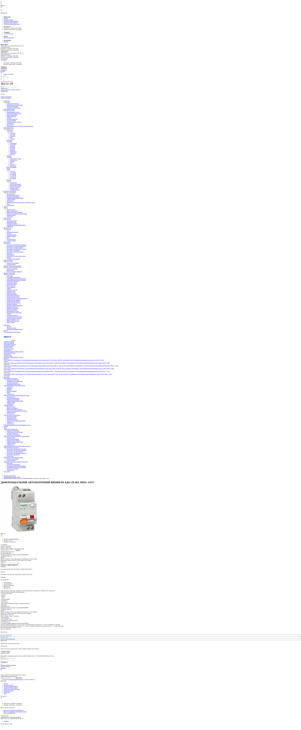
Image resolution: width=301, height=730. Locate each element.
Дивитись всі (10, 394)
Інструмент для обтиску (13, 454)
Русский (3, 71)
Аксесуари (10, 387)
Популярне (7, 377)
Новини (6, 426)
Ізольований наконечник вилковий (16, 466)
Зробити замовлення (6, 96)
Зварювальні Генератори (13, 384)
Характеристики (8, 584)
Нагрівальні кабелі (12, 416)
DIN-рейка (10, 463)
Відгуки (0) (7, 586)
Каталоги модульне (9, 585)
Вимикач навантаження (13, 399)
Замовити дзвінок (15, 89)
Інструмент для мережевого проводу (16, 453)
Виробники (7, 692)
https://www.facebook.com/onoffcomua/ (14, 710)
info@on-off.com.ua (9, 37)
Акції (5, 428)
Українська (4, 70)
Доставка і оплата (8, 19)
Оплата (3, 571)
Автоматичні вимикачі (13, 398)
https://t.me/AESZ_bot (9, 713)
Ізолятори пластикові (12, 468)
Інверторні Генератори (13, 380)
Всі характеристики (6, 553)
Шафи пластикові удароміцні (14, 409)
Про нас (6, 18)
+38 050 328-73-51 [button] (5, 717)
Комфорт (9, 389)
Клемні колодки (11, 412)
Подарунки (7, 471)
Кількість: (3, 561)
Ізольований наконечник (13, 464)
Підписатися (19, 677)
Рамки (8, 392)
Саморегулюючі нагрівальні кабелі (16, 420)
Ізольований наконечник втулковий (16, 467)
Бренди (6, 330)
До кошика (3, 565)
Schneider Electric (14, 539)
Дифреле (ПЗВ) (11, 402)
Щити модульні (11, 406)
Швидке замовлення (12, 565)
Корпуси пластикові (12, 408)
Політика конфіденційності (11, 21)
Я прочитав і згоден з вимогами (18, 679)
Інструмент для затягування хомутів (16, 450)
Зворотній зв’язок (8, 690)
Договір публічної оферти (11, 22)
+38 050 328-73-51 (8, 33)
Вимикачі (9, 388)
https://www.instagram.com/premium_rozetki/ (15, 711)
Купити (17, 550)
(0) (1, 535)
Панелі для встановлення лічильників (17, 411)
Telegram (6, 721)
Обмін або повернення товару (12, 24)
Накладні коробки (12, 391)
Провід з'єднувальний (13, 459)
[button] (150, 4)
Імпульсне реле (11, 396)
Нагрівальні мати (11, 418)
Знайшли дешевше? (6, 546)
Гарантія (3, 577)
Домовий (6, 617)
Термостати (10, 422)
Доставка (3, 566)
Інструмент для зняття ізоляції (15, 452)
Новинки (6, 358)
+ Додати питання (5, 651)
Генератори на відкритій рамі (15, 381)
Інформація (7, 325)
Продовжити (4, 662)
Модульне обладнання (10, 475)
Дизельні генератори (12, 382)
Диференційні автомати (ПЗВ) (15, 401)
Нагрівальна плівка (12, 419)
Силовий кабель (11, 460)
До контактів (4, 58)
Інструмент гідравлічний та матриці (16, 449)
